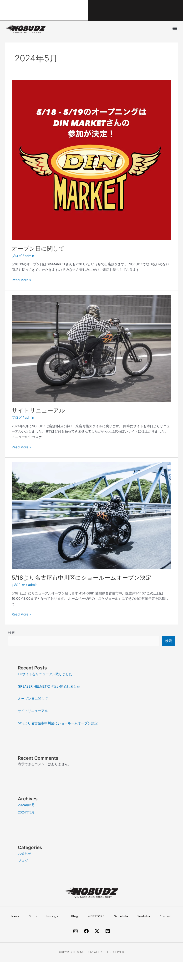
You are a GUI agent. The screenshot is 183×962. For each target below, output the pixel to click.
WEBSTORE (96, 916)
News (15, 916)
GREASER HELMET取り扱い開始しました (49, 686)
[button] (175, 28)
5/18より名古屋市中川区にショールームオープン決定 (81, 577)
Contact (166, 916)
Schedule (121, 916)
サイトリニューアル (38, 410)
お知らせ (18, 585)
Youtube (143, 916)
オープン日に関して (38, 248)
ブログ (17, 256)
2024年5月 (26, 812)
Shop (33, 916)
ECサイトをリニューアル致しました (62, 10)
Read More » (21, 279)
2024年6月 (26, 805)
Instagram (54, 916)
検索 (11, 633)
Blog (74, 916)
